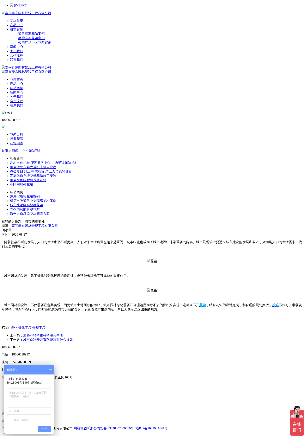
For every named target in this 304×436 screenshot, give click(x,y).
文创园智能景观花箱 (25, 209)
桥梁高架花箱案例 (31, 38)
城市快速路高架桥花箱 (26, 205)
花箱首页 (16, 21)
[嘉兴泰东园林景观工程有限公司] (26, 13)
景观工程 (38, 327)
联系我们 (16, 60)
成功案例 (16, 29)
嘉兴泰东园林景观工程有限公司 (35, 225)
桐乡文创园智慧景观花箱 (28, 180)
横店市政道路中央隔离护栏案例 (33, 201)
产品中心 (16, 25)
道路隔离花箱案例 (31, 34)
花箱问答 (16, 143)
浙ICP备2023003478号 (151, 428)
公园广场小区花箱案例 (34, 42)
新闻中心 (16, 47)
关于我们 (16, 51)
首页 (5, 151)
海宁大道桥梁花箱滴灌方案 (30, 214)
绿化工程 (24, 327)
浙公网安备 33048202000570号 (112, 428)
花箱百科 (16, 134)
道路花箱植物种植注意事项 (43, 335)
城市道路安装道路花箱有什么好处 (48, 339)
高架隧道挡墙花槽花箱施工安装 (33, 176)
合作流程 (16, 55)
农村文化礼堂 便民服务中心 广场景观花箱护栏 (44, 163)
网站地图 (80, 428)
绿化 (14, 327)
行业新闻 (16, 139)
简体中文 (20, 5)
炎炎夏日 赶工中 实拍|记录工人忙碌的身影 (41, 171)
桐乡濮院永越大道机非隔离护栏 (33, 167)
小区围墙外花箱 (21, 184)
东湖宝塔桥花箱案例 (25, 196)
